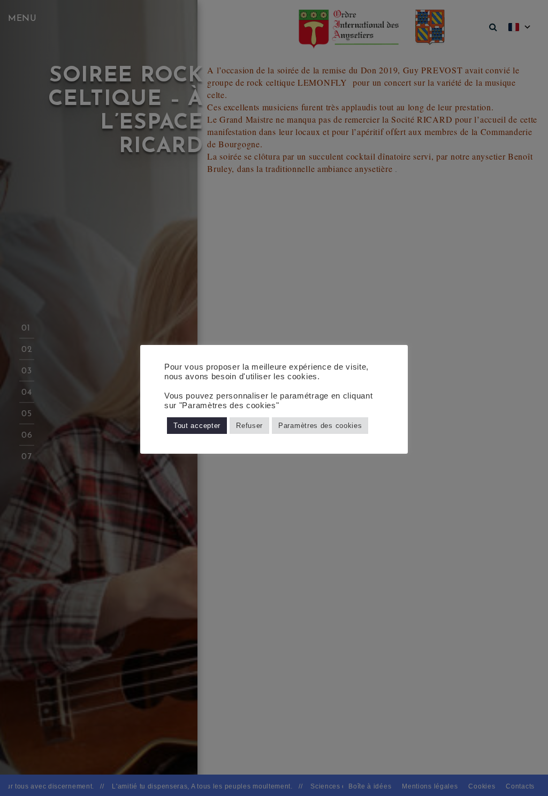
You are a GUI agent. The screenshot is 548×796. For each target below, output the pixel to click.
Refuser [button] (249, 426)
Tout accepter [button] (196, 426)
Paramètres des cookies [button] (320, 426)
